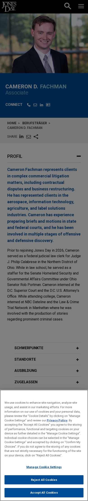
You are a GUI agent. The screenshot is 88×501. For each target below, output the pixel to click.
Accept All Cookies (44, 492)
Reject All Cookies (44, 479)
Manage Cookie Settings (44, 467)
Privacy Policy (57, 420)
